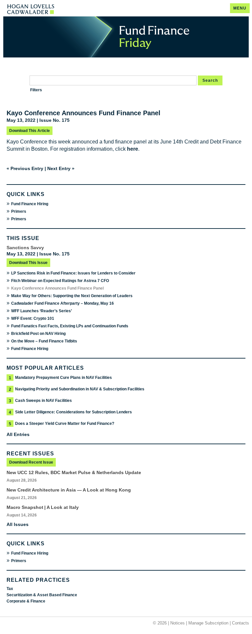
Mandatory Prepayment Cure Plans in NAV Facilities (63, 377)
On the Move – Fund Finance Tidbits (44, 341)
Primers (18, 211)
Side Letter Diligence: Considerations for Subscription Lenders (73, 412)
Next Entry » (60, 168)
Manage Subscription (208, 623)
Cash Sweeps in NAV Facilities (43, 400)
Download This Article (29, 130)
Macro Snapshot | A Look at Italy (43, 507)
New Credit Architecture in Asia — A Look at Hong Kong (69, 489)
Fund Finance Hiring (29, 204)
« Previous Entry (25, 168)
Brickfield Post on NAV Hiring (38, 333)
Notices (177, 623)
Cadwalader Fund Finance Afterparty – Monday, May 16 (62, 303)
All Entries (18, 434)
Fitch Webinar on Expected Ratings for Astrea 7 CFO (60, 280)
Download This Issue (28, 262)
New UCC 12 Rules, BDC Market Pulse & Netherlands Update (74, 472)
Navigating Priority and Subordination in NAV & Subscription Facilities (79, 389)
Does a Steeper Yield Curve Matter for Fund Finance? (64, 423)
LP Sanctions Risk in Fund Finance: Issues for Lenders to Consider (73, 273)
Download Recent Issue (31, 462)
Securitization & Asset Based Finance (42, 595)
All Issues (18, 524)
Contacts (240, 623)
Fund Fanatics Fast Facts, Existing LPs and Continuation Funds (69, 326)
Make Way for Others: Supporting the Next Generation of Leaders (72, 296)
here (132, 149)
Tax (10, 588)
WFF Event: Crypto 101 (32, 318)
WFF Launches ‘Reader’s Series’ (41, 311)
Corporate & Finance (26, 601)
